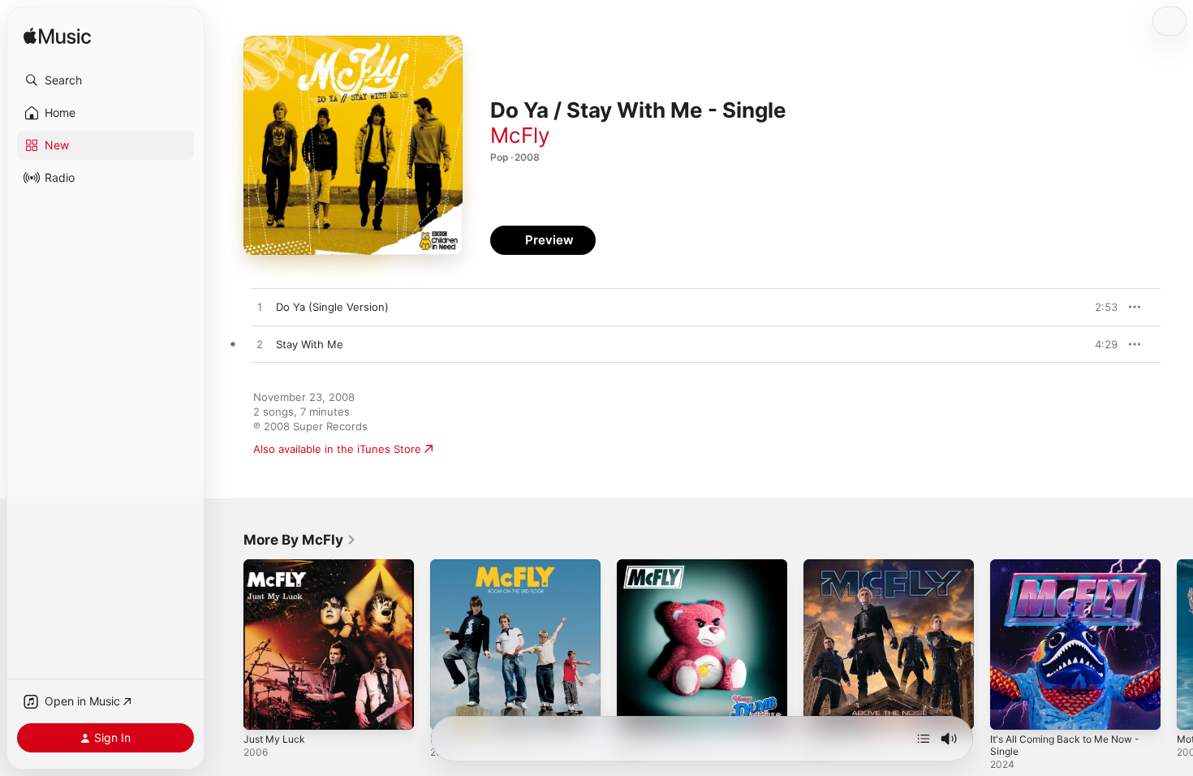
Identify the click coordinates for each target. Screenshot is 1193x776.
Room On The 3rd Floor (489, 565)
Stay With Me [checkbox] (309, 344)
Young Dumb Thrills (666, 565)
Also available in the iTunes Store (337, 448)
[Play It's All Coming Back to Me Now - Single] (1010, 709)
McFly (519, 135)
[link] (299, 540)
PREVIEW (1100, 307)
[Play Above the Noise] (824, 709)
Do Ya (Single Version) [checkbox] (332, 306)
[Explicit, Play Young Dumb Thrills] (637, 709)
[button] (105, 80)
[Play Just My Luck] (264, 709)
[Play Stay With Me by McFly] (259, 345)
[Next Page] (1176, 644)
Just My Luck (277, 565)
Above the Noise (846, 565)
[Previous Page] (227, 644)
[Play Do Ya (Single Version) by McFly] (259, 307)
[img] (57, 37)
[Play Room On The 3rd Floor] (450, 709)
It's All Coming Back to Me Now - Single (1073, 572)
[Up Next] (923, 738)
